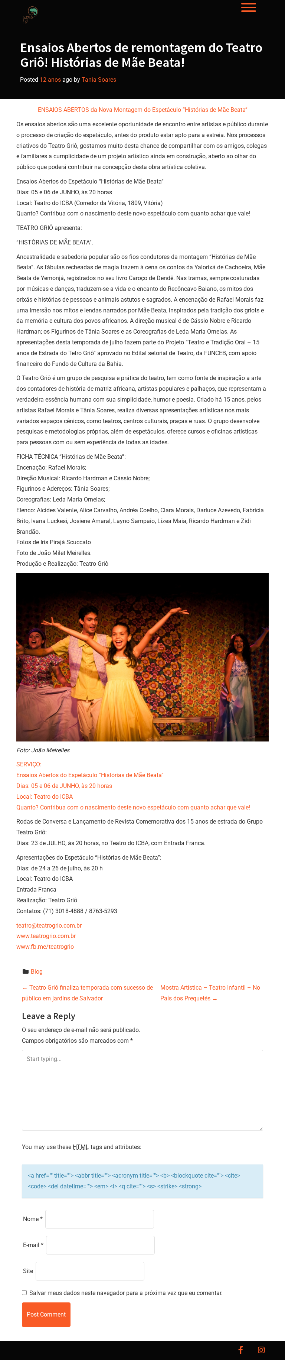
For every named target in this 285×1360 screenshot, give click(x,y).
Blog (37, 971)
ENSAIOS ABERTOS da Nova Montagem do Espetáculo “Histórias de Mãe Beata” (143, 109)
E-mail (33, 1245)
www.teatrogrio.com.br (46, 935)
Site (28, 1271)
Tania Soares (99, 79)
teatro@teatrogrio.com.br (49, 925)
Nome (33, 1219)
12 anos (50, 79)
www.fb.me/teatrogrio (45, 946)
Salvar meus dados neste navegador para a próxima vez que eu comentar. (126, 1292)
